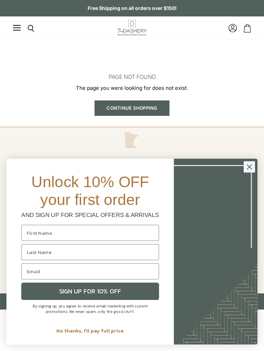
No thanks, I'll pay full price (90, 330)
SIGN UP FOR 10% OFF (90, 291)
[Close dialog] (249, 166)
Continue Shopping (132, 108)
